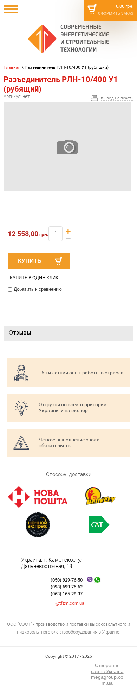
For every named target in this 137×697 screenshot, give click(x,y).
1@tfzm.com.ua (68, 603)
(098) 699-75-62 (67, 586)
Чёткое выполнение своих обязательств (69, 442)
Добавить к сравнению (37, 289)
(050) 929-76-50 (67, 580)
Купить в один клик (34, 277)
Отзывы (20, 332)
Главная (12, 67)
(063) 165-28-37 (67, 593)
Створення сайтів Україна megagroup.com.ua (107, 674)
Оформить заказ (115, 13)
